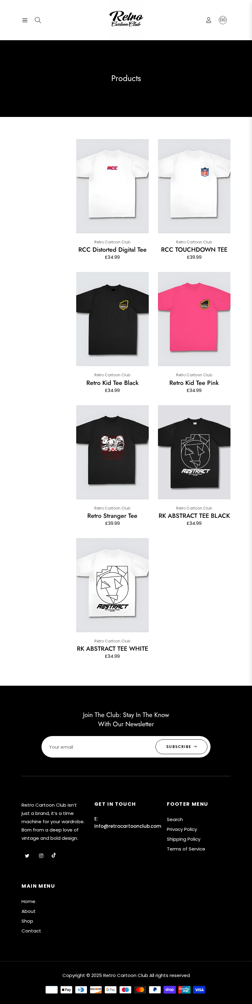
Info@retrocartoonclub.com (127, 826)
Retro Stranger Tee (112, 516)
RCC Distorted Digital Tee (112, 250)
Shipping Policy (183, 839)
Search (175, 819)
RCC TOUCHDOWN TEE (194, 250)
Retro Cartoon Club (112, 242)
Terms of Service (186, 849)
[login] (208, 20)
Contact (31, 931)
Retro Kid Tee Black (112, 383)
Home (28, 901)
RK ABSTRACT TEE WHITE (112, 649)
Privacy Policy (182, 829)
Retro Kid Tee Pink (194, 383)
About (29, 911)
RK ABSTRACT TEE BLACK (194, 516)
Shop (27, 921)
